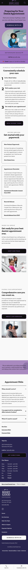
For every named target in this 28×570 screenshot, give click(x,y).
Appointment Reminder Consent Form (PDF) (13, 191)
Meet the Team (6, 521)
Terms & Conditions (13, 550)
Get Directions (14, 455)
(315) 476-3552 (16, 57)
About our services (14, 316)
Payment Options (7, 528)
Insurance (4, 532)
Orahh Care (23, 550)
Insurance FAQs (6, 430)
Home (3, 513)
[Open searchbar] (24, 2)
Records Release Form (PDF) (12, 215)
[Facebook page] (3, 509)
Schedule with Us (14, 25)
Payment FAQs (6, 433)
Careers (19, 550)
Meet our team (14, 251)
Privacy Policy (5, 550)
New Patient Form (14, 123)
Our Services (5, 517)
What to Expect (6, 524)
